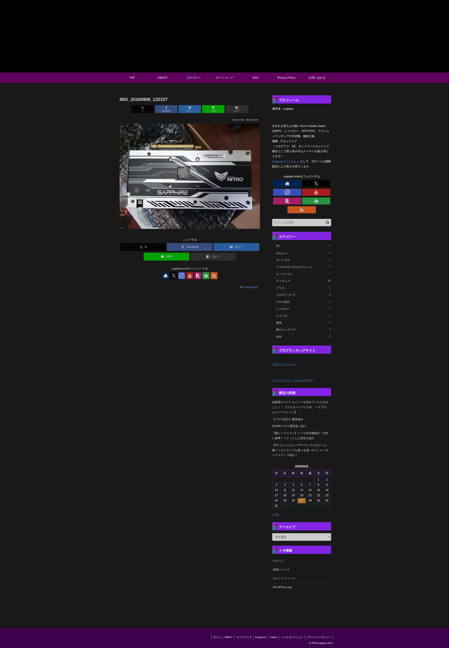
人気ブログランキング (284, 364)
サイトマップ (244, 637)
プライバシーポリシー (319, 637)
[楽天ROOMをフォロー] (197, 275)
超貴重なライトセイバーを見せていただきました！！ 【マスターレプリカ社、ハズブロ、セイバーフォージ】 (300, 407)
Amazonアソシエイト (285, 161)
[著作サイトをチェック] (165, 275)
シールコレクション (292, 637)
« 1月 (275, 514)
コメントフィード (284, 578)
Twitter (273, 637)
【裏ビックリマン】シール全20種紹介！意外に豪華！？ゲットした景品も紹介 (300, 436)
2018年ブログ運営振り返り (289, 426)
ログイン (278, 560)
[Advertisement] (319, 605)
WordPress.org (282, 587)
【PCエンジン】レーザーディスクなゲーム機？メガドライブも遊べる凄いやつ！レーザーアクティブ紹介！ (300, 450)
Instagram (260, 637)
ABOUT (228, 637)
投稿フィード (281, 569)
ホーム (217, 637)
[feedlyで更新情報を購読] (205, 275)
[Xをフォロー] (173, 275)
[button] (237, 109)
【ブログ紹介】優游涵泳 (287, 419)
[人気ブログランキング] (280, 358)
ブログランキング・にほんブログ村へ (293, 380)
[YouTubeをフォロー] (189, 275)
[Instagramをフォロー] (181, 275)
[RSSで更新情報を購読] (213, 275)
